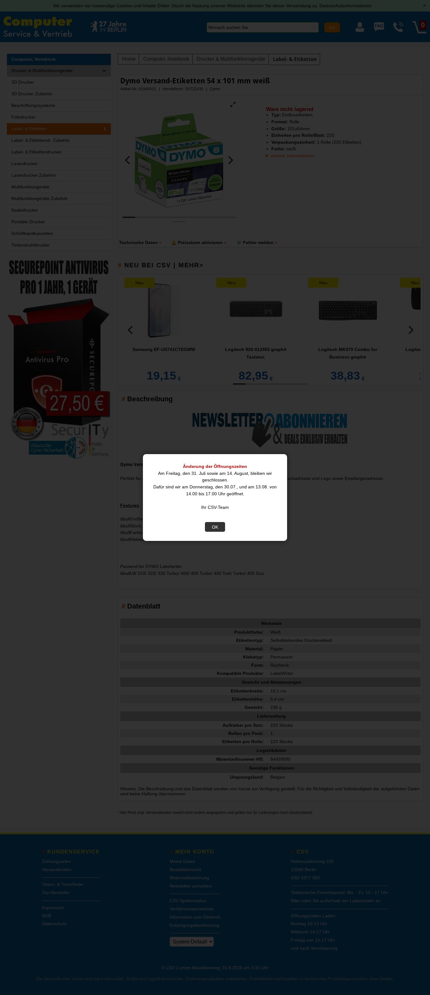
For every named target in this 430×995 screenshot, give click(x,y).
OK (215, 527)
